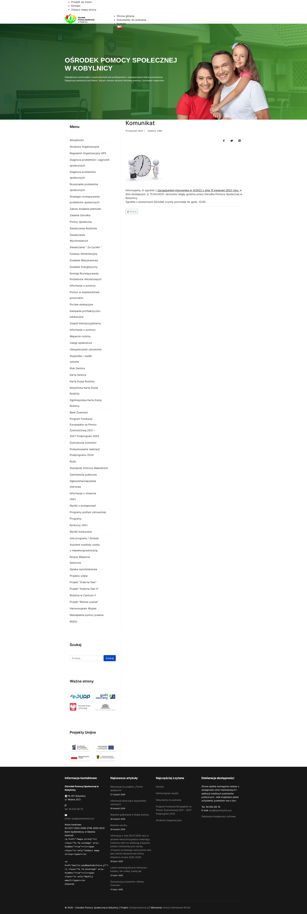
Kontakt (75, 5)
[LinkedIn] (239, 140)
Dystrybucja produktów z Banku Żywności (127, 885)
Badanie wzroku (118, 827)
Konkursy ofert (79, 525)
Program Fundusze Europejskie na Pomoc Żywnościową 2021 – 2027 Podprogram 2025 (84, 427)
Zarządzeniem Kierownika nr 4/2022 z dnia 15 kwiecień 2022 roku (197, 190)
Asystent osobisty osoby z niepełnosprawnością (85, 547)
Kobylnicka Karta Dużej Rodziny (84, 390)
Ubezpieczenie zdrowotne (86, 349)
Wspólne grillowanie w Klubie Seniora (129, 816)
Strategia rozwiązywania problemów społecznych (85, 199)
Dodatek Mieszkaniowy (84, 260)
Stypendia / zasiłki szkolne (81, 358)
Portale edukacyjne (81, 304)
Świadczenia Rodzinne (83, 228)
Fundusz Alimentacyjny (83, 253)
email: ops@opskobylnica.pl (79, 818)
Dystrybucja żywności (83, 442)
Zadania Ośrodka (80, 215)
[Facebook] (224, 140)
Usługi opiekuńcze (81, 342)
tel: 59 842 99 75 (74, 809)
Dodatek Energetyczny (84, 266)
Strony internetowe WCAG (176, 907)
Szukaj (110, 658)
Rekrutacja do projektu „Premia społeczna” (126, 790)
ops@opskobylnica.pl (220, 810)
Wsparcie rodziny (80, 336)
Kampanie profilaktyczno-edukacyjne (85, 313)
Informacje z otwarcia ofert (83, 496)
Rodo (73, 461)
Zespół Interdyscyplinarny (85, 323)
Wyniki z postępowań (83, 505)
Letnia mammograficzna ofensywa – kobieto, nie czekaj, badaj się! (129, 871)
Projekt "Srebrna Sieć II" (84, 588)
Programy (76, 518)
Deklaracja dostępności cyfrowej (218, 816)
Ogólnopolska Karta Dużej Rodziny (86, 402)
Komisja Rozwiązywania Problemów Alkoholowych (85, 276)
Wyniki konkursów (81, 531)
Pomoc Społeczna (81, 221)
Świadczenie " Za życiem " (86, 247)
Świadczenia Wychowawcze (79, 237)
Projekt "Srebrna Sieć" (83, 582)
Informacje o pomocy (83, 285)
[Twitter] (231, 140)
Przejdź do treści (81, 2)
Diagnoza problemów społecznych (83, 174)
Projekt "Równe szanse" (84, 601)
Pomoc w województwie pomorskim (84, 295)
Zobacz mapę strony (83, 9)
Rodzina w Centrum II (83, 595)
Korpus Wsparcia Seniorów (80, 559)
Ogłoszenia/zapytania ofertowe (83, 483)
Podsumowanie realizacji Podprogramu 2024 (85, 452)
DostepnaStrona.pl (139, 907)
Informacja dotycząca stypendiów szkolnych (128, 804)
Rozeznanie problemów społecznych (84, 187)
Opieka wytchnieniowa (83, 569)
